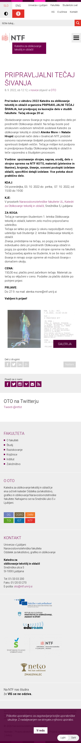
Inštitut (10, 459)
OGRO (19, 514)
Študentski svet (70, 5)
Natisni (69, 364)
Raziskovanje (14, 449)
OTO (53, 90)
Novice (34, 90)
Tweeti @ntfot (13, 407)
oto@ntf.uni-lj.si (23, 586)
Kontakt (74, 12)
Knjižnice (12, 454)
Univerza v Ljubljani (37, 5)
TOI (9, 520)
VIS (52, 12)
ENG (18, 5)
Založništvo (14, 464)
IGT (19, 520)
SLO (6, 5)
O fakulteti (12, 440)
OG (9, 514)
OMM (30, 514)
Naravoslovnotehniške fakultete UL (41, 201)
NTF (30, 520)
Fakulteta (55, 5)
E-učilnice (62, 12)
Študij (10, 445)
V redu (41, 730)
